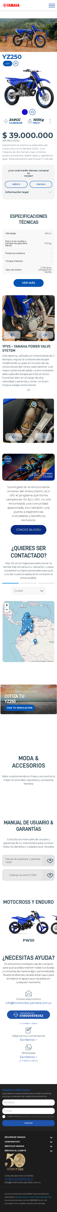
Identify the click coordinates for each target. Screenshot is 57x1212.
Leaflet (33, 661)
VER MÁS (28, 283)
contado (40, 184)
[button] (31, 630)
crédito (16, 184)
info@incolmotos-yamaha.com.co (28, 1003)
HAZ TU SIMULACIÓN (19, 707)
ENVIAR (28, 1123)
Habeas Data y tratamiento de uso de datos (37, 1116)
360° (32, 112)
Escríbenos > (28, 1039)
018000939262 (19, 1179)
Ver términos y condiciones (26, 1197)
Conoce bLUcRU (28, 529)
